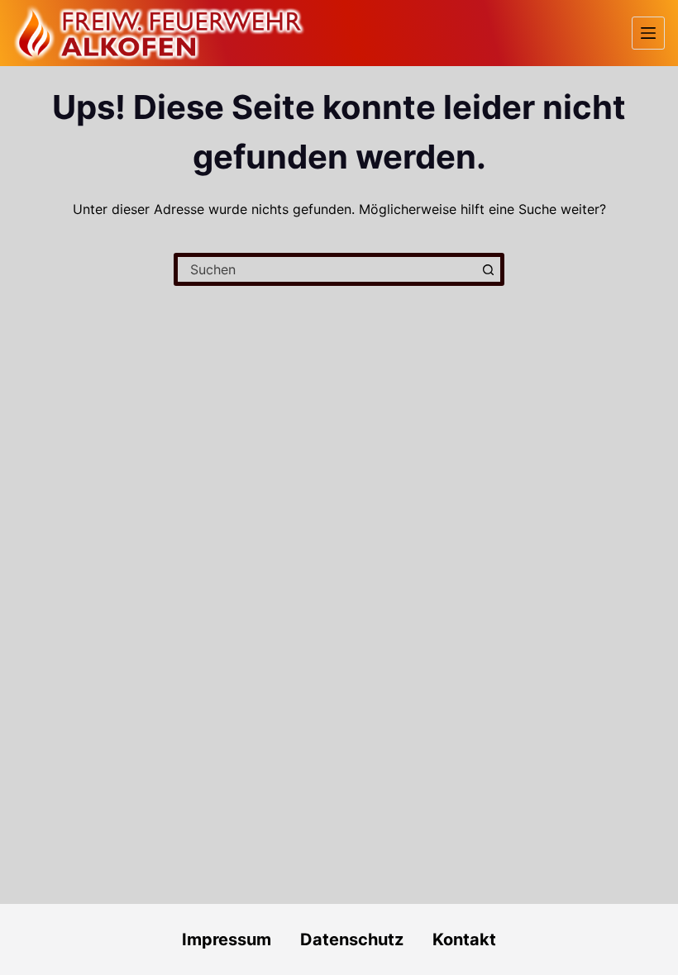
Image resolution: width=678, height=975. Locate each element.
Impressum (226, 939)
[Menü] (648, 33)
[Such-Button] (487, 269)
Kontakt (464, 939)
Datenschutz (366, 939)
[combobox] (326, 269)
